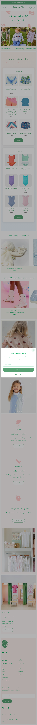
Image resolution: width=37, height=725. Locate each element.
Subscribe (18, 369)
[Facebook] (16, 374)
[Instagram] (20, 374)
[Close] (33, 350)
